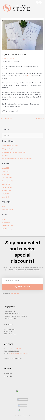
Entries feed (6, 222)
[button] (41, 9)
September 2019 (7, 187)
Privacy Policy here (14, 293)
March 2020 (6, 174)
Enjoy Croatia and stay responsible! (14, 152)
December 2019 (7, 181)
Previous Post (6, 118)
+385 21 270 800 (15, 349)
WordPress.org (7, 229)
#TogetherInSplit (7, 149)
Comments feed (7, 225)
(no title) (5, 155)
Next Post (40, 118)
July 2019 (5, 194)
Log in (4, 219)
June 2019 (5, 197)
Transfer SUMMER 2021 (10, 145)
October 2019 (6, 184)
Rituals (29, 76)
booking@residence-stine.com (19, 353)
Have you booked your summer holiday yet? (17, 158)
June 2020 (5, 171)
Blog (4, 58)
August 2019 (6, 190)
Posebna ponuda (8, 210)
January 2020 (7, 178)
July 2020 (5, 168)
